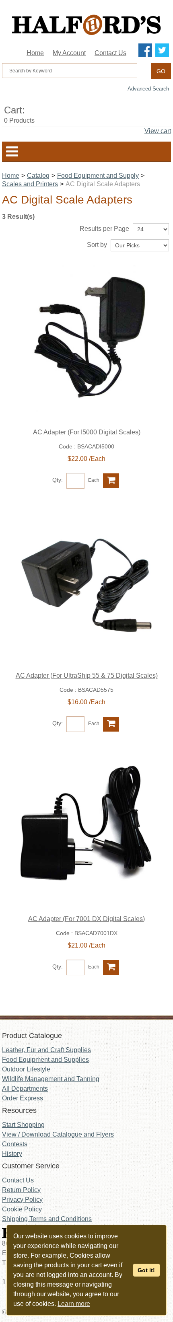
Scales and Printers (30, 184)
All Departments (25, 1088)
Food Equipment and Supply (98, 175)
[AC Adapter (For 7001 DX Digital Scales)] (86, 828)
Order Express (22, 1098)
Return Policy (21, 1189)
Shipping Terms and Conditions (47, 1218)
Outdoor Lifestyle (26, 1069)
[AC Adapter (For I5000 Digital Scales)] (86, 341)
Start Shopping (23, 1124)
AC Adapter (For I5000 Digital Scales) (86, 432)
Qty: (57, 480)
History (12, 1153)
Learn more (74, 1303)
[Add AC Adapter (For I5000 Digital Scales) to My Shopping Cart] (111, 480)
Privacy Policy (22, 1199)
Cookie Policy (22, 1209)
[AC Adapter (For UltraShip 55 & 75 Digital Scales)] (86, 585)
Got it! (146, 1270)
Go (161, 71)
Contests (14, 1144)
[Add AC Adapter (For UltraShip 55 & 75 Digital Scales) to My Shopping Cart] (111, 724)
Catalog (38, 175)
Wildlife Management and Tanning (50, 1078)
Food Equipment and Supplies (45, 1059)
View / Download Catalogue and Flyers (58, 1134)
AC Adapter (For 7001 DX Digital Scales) (86, 918)
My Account (69, 52)
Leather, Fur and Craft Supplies (46, 1049)
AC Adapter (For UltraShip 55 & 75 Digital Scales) (87, 675)
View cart (157, 130)
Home (35, 52)
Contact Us (110, 52)
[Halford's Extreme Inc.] (86, 24)
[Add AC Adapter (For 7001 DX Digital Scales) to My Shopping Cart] (111, 967)
